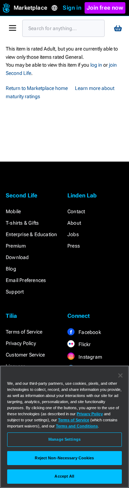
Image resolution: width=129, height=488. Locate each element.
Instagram (89, 357)
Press (73, 246)
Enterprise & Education (31, 234)
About (74, 223)
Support (15, 292)
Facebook (89, 332)
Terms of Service (24, 332)
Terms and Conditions (77, 426)
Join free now (105, 7)
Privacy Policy (21, 343)
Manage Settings (64, 439)
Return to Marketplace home (37, 88)
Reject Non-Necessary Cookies (64, 458)
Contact (76, 211)
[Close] (120, 375)
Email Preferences (26, 280)
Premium (16, 246)
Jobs (73, 234)
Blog (11, 269)
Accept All (64, 476)
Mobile (13, 211)
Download (17, 257)
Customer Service (25, 355)
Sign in (72, 7)
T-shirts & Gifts (22, 223)
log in (96, 65)
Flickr (84, 344)
